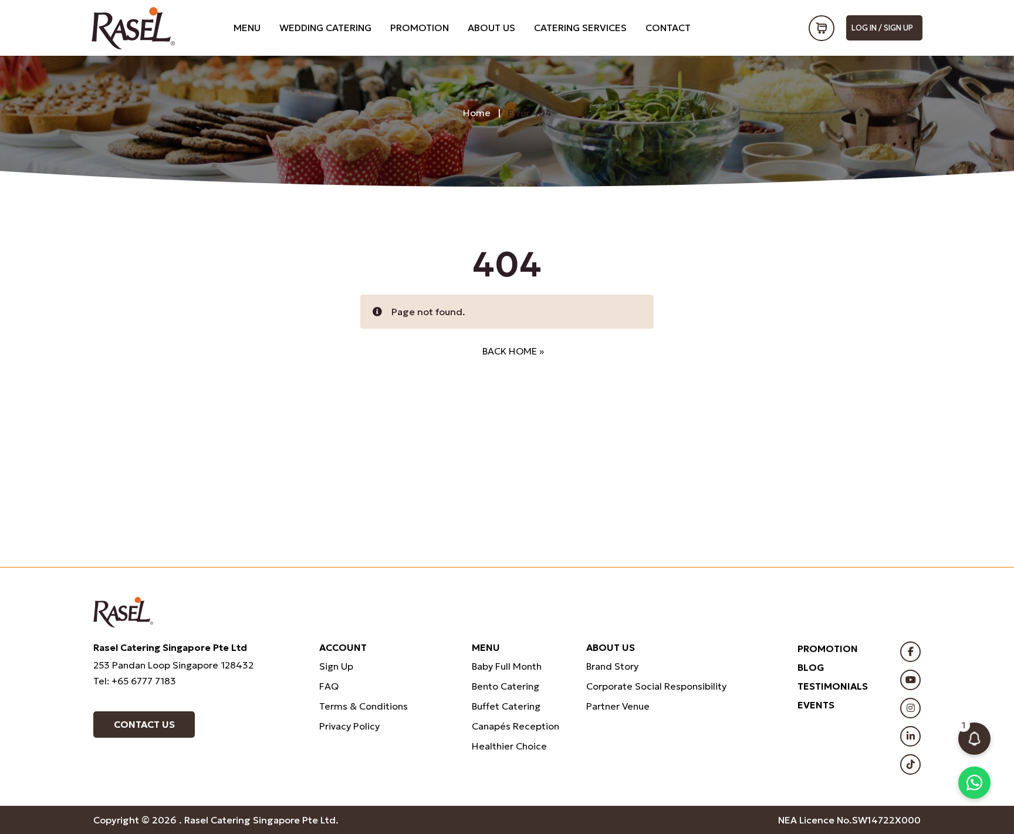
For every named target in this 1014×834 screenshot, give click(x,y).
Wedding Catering (325, 27)
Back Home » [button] (513, 351)
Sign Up (336, 666)
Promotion (419, 27)
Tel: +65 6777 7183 (134, 681)
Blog (810, 667)
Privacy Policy (349, 726)
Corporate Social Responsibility (656, 686)
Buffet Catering (506, 706)
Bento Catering (505, 686)
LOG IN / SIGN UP (882, 28)
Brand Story (612, 666)
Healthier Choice (509, 746)
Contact (668, 27)
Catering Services (580, 27)
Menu (247, 27)
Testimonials (832, 686)
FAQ (329, 686)
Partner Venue (618, 706)
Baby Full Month (507, 666)
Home (477, 113)
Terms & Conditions (363, 706)
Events (815, 705)
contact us (144, 724)
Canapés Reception (515, 726)
